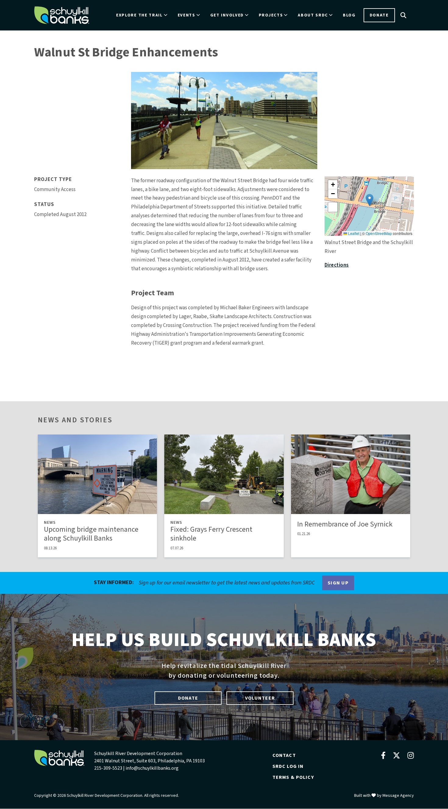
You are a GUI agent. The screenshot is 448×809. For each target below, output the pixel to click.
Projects (271, 15)
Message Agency (398, 796)
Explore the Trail (139, 15)
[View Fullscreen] (332, 207)
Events (186, 15)
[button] (369, 200)
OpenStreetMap (379, 233)
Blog (349, 15)
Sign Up (338, 583)
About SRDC (313, 15)
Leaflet (353, 233)
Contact (284, 755)
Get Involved (227, 15)
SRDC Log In (288, 766)
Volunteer (260, 698)
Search (403, 15)
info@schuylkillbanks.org (152, 768)
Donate (379, 15)
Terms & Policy (293, 777)
